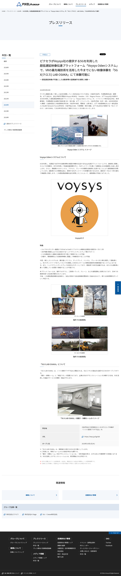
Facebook (109, 545)
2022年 (6, 92)
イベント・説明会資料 (87, 542)
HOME (3, 11)
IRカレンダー (84, 545)
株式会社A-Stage (30, 514)
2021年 (6, 99)
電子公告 (60, 557)
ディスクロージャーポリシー (89, 548)
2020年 (19, 11)
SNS (107, 538)
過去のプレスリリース (13, 124)
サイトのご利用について (30, 573)
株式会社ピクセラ (12, 514)
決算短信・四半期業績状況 (66, 548)
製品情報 (118, 289)
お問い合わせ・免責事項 (88, 551)
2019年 (6, 111)
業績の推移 (61, 545)
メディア (92, 4)
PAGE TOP (116, 533)
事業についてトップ (17, 552)
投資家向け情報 (103, 4)
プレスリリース (81, 4)
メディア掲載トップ (40, 558)
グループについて (55, 4)
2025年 (6, 74)
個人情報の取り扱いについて (12, 573)
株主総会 (60, 551)
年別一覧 (36, 545)
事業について (68, 4)
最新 (5, 61)
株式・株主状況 (62, 554)
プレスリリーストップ (40, 542)
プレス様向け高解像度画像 (13, 130)
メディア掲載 (38, 553)
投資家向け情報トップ (65, 542)
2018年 (6, 117)
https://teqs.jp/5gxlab (92, 437)
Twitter (108, 542)
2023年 (6, 86)
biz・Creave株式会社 (50, 514)
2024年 (6, 80)
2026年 (6, 67)
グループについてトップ (18, 542)
